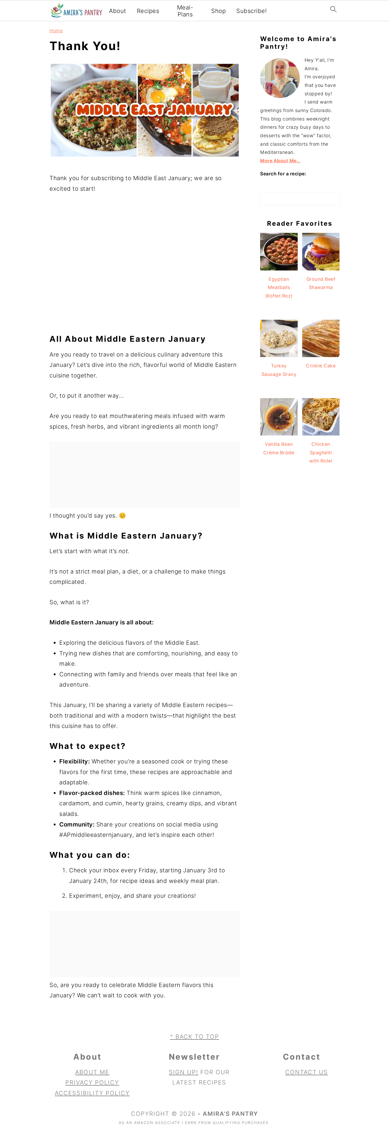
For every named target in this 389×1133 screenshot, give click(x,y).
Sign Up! (183, 1072)
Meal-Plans (185, 11)
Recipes (148, 10)
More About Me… (280, 160)
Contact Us (306, 1072)
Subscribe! (251, 10)
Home (56, 30)
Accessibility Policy (92, 1093)
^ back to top (194, 1036)
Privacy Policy (92, 1082)
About (117, 10)
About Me (92, 1072)
